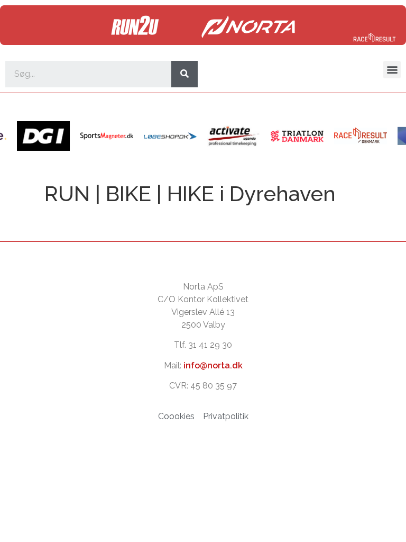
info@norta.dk (213, 365)
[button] (392, 69)
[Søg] (184, 74)
